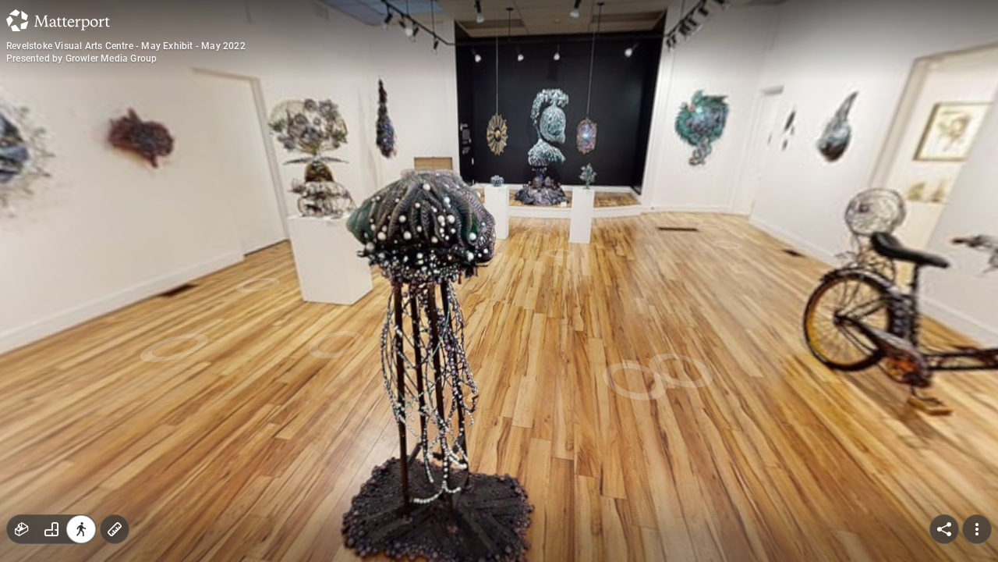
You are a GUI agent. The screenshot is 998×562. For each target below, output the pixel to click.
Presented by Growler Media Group (81, 58)
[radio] (22, 529)
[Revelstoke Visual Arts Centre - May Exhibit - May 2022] (499, 281)
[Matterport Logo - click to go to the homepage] (58, 20)
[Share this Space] (944, 529)
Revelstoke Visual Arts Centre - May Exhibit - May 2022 (126, 46)
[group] (51, 529)
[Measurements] (114, 529)
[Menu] (977, 529)
